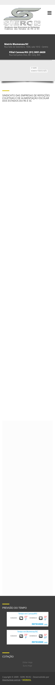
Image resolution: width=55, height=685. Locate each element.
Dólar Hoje (27, 662)
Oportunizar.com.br (11, 679)
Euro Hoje (27, 665)
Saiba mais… (15, 132)
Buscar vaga (25, 266)
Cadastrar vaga (9, 266)
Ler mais (6, 487)
